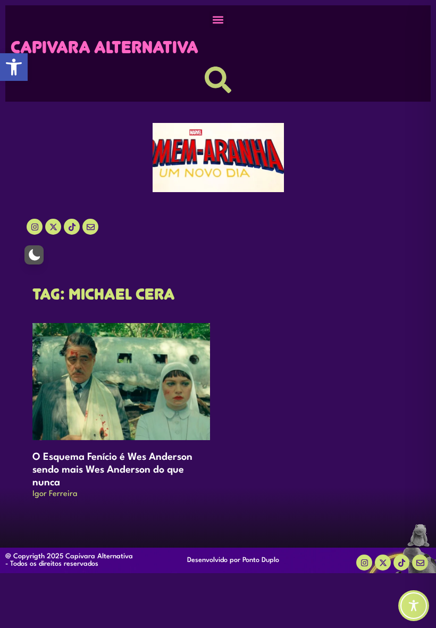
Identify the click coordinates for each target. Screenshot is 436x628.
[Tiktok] (72, 227)
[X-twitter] (53, 227)
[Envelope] (420, 563)
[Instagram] (35, 227)
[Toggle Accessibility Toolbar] (413, 605)
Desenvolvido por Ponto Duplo (233, 560)
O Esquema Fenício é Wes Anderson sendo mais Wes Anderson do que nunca (112, 469)
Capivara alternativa (104, 47)
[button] (14, 67)
